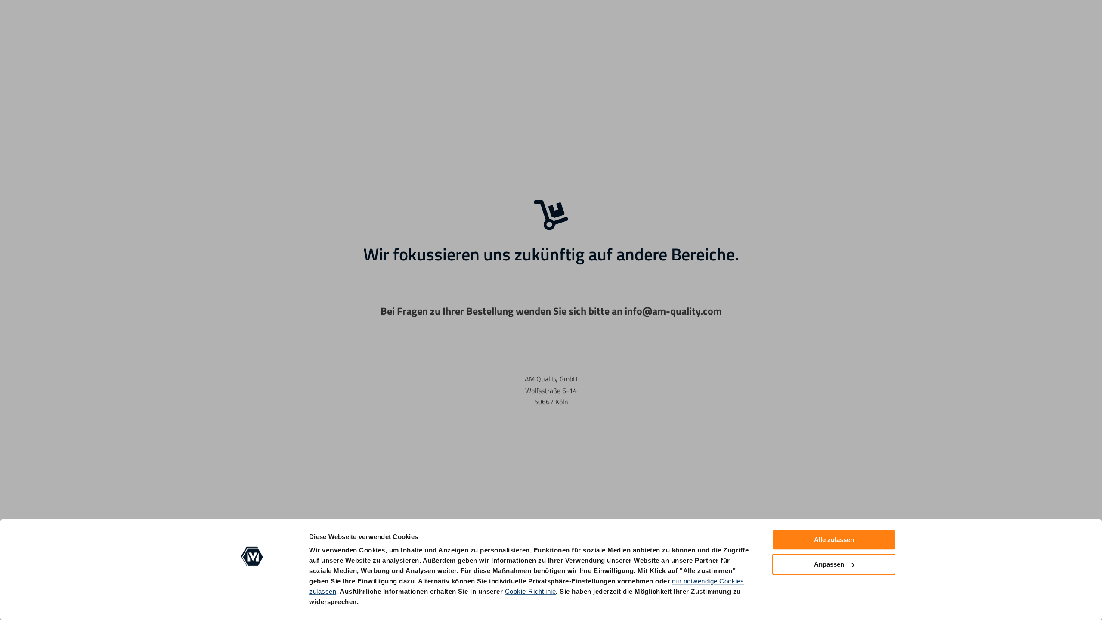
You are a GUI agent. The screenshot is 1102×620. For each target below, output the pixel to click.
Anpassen (829, 564)
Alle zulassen (834, 539)
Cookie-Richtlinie (530, 591)
